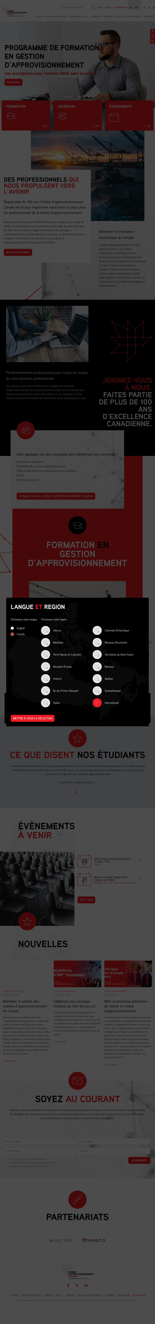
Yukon (53, 703)
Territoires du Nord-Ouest (115, 655)
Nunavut (106, 667)
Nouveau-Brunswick (112, 643)
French (21, 634)
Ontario (53, 679)
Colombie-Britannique (113, 631)
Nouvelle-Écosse (59, 667)
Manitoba (54, 643)
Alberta (53, 631)
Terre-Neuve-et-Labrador (63, 655)
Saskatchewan (109, 691)
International (112, 703)
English (21, 628)
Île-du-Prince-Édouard (62, 691)
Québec (105, 679)
